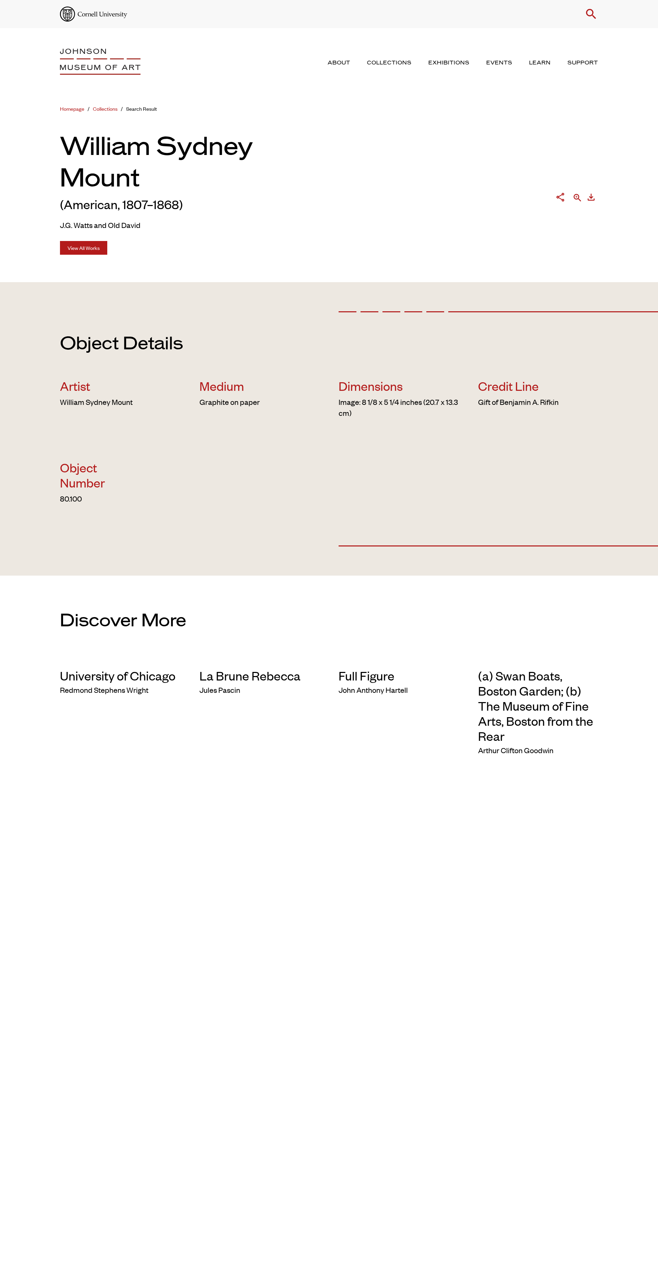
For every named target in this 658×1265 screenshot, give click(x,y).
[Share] (560, 198)
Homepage (72, 108)
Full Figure (366, 675)
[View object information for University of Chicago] (120, 657)
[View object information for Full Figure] (399, 657)
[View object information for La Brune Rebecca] (259, 657)
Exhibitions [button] (449, 63)
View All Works (84, 247)
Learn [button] (540, 63)
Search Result (141, 108)
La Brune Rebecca (250, 675)
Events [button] (499, 63)
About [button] (339, 63)
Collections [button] (389, 63)
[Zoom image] (577, 198)
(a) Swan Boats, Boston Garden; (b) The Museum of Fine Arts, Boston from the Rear (535, 705)
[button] (591, 14)
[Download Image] (591, 198)
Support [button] (583, 63)
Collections (105, 108)
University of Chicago (117, 675)
